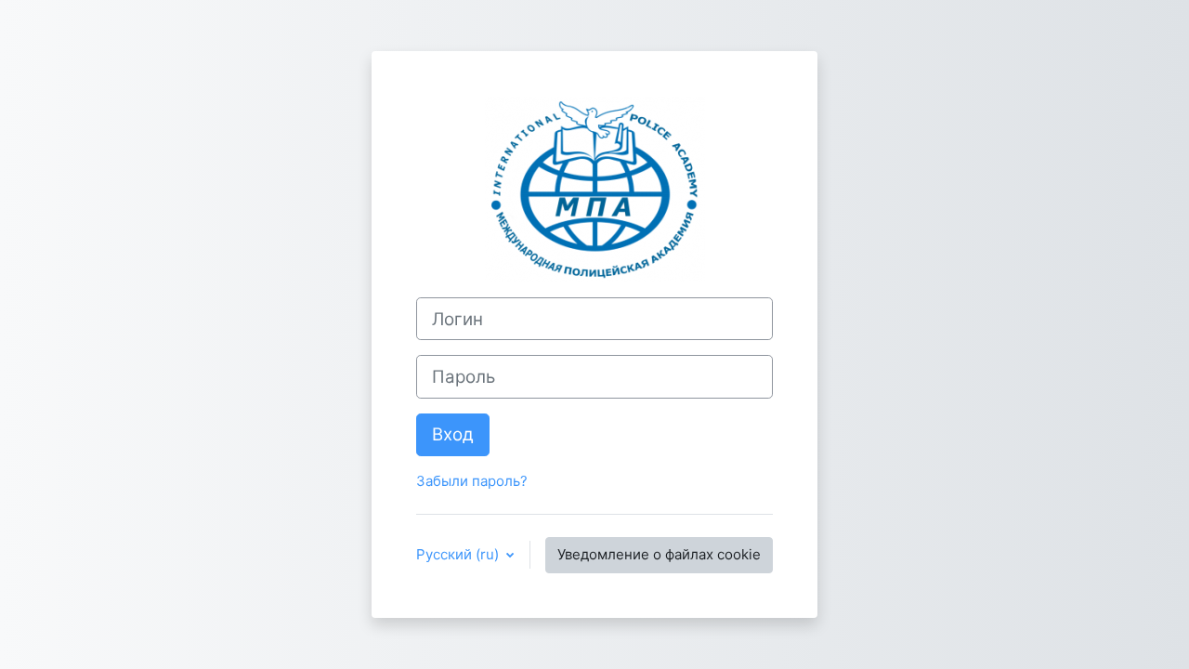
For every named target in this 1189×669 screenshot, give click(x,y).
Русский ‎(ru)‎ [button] (459, 554)
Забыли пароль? (472, 481)
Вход (453, 434)
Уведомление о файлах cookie (659, 554)
